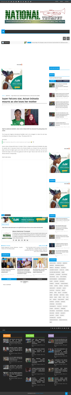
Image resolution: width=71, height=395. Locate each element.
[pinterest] (16, 2)
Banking (65, 263)
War (51, 322)
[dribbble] (21, 2)
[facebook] (9, 2)
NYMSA (54, 299)
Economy (52, 274)
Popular (59, 81)
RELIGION (52, 313)
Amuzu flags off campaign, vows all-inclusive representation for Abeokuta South (42, 42)
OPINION (63, 301)
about (61, 1)
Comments (66, 81)
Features (62, 281)
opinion (52, 301)
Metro (63, 290)
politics (59, 306)
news (55, 297)
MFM (55, 292)
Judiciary (59, 288)
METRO (51, 292)
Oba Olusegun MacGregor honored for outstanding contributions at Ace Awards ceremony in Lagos (24, 271)
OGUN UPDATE (61, 299)
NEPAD (51, 297)
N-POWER (65, 292)
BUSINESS (63, 267)
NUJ (51, 299)
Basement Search (59, 265)
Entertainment (53, 279)
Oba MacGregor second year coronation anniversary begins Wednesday (40, 271)
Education (64, 274)
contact (67, 1)
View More (45, 254)
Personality (53, 306)
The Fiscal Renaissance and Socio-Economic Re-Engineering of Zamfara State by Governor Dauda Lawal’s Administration (60, 351)
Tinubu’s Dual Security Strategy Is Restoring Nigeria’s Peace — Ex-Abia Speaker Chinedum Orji (62, 95)
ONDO (67, 299)
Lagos (64, 288)
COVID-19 (62, 269)
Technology (53, 317)
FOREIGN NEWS (64, 283)
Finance (52, 283)
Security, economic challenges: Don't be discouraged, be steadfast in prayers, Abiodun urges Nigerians (38, 381)
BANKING (52, 265)
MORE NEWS (34, 35)
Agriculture (53, 263)
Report (57, 313)
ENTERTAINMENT (12, 35)
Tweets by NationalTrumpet (55, 77)
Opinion (57, 301)
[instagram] (28, 2)
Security (63, 313)
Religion (66, 310)
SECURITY (49, 35)
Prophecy (57, 308)
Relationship (59, 310)
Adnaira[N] (19, 64)
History (66, 285)
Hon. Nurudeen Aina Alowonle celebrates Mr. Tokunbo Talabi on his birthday (61, 252)
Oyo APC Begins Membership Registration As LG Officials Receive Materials (15, 359)
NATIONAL (62, 294)
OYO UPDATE (58, 304)
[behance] (26, 2)
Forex (51, 285)
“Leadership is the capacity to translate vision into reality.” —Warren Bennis (60, 361)
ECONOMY (58, 274)
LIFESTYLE (8, 95)
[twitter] (11, 2)
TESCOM (59, 317)
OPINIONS (52, 304)
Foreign (57, 283)
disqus (24, 279)
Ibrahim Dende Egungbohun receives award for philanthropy (8, 271)
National (56, 294)
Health (61, 285)
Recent (52, 81)
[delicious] (31, 2)
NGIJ (64, 297)
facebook (39, 279)
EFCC (57, 276)
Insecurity (52, 288)
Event (51, 281)
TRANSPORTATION (63, 319)
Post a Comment (7, 284)
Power (51, 308)
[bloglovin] (18, 2)
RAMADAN (63, 308)
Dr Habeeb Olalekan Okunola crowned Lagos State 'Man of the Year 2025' (61, 245)
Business (57, 267)
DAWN (63, 272)
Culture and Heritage (55, 272)
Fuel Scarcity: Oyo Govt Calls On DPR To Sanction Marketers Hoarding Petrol (15, 341)
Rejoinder (52, 310)
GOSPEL (56, 285)
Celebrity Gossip (54, 269)
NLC (67, 297)
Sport (57, 315)
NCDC (67, 294)
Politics (21, 42)
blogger (9, 279)
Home (56, 1)
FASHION (56, 281)
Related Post (5, 255)
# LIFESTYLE (7, 215)
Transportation (54, 319)
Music (59, 292)
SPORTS (55, 35)
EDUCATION (62, 35)
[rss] (23, 2)
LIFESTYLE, (20, 104)
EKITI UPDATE (63, 276)
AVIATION (59, 263)
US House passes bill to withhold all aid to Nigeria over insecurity (62, 124)
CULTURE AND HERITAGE (24, 35)
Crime (67, 269)
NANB (51, 294)
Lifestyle (52, 290)
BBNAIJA (51, 267)
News (67, 42)
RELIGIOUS (42, 35)
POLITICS (4, 35)
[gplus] (14, 2)
